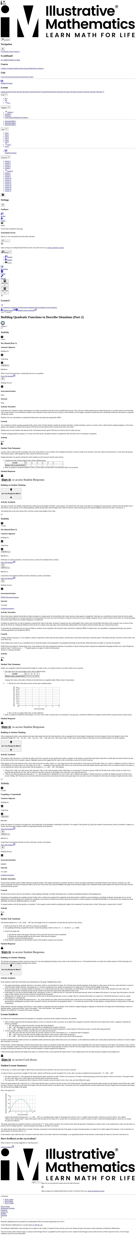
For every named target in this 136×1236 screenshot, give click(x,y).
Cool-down (37, 307)
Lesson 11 (8, 180)
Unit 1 (7, 133)
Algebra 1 (4, 107)
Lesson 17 (8, 191)
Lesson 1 (7, 161)
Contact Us (4, 1212)
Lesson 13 (8, 183)
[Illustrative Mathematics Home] (68, 19)
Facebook (4, 1215)
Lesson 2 (7, 163)
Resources (4, 1210)
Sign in (6, 479)
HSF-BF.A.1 (5, 365)
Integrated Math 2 (10, 123)
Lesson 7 (7, 173)
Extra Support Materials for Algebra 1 (16, 117)
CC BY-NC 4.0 (37, 1225)
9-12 (3, 95)
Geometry (8, 114)
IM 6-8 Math (9, 1201)
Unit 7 (3, 129)
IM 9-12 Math (9, 1203)
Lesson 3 (7, 165)
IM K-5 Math (9, 1199)
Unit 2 (7, 135)
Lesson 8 (7, 174)
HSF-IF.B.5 (5, 816)
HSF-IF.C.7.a (5, 567)
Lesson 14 (8, 185)
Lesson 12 (8, 182)
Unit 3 (7, 136)
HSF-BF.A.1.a (6, 552)
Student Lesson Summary (49, 307)
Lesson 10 (8, 178)
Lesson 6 (4, 157)
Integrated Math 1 (10, 121)
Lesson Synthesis (28, 307)
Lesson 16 (8, 189)
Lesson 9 (7, 176)
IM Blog (3, 1213)
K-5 (6, 98)
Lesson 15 (8, 187)
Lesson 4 (7, 166)
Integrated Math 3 (10, 125)
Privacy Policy (5, 1206)
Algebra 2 (8, 116)
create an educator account (55, 248)
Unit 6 (7, 142)
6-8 (6, 100)
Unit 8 (7, 146)
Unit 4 (7, 138)
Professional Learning (8, 1208)
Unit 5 (7, 140)
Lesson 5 (7, 168)
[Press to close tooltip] (3, 378)
